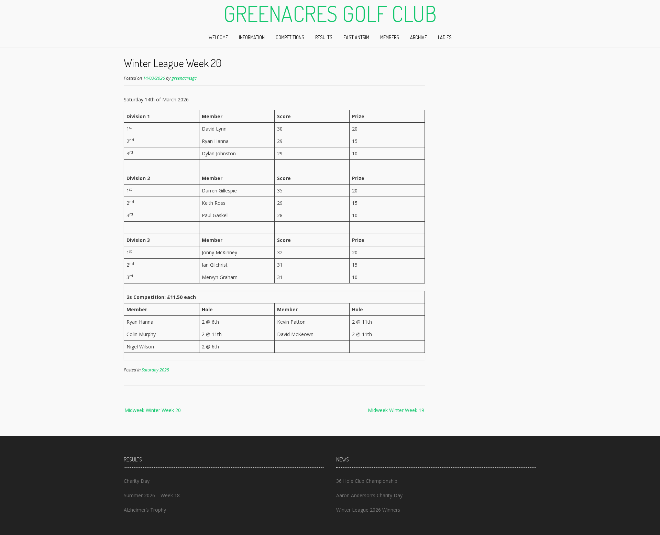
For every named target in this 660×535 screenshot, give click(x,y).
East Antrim (356, 37)
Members (389, 37)
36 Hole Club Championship (366, 481)
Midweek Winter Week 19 (396, 410)
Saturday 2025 (155, 370)
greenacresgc (184, 78)
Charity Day (137, 481)
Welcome (218, 37)
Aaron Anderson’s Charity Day (369, 495)
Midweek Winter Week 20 (152, 410)
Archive (418, 37)
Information (252, 37)
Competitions (290, 37)
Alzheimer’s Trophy (145, 509)
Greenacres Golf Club (330, 13)
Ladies (445, 37)
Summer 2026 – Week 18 (152, 495)
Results (323, 37)
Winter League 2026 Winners (368, 509)
